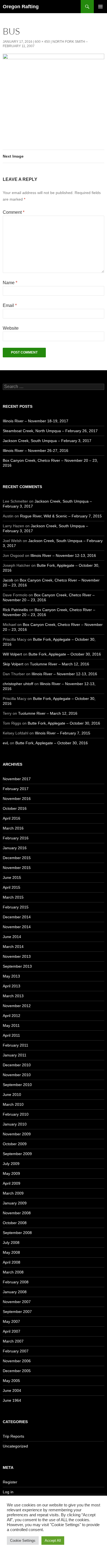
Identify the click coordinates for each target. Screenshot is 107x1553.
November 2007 (17, 1302)
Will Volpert (12, 654)
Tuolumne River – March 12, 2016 (59, 664)
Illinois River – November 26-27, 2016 (35, 450)
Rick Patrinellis (15, 610)
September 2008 (17, 1232)
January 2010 (15, 1124)
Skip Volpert (13, 664)
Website (11, 328)
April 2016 (11, 818)
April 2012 (11, 1015)
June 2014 (12, 936)
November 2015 (17, 867)
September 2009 (17, 1154)
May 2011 (11, 1025)
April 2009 (11, 1183)
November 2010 (17, 1075)
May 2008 (11, 1252)
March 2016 (13, 828)
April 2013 (11, 986)
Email (10, 305)
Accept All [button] (53, 1540)
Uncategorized (15, 1446)
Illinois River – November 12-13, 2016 (63, 555)
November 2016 (17, 798)
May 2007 (11, 1321)
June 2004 (12, 1390)
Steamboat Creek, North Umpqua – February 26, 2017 (50, 431)
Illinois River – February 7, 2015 (62, 733)
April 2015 (11, 887)
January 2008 (15, 1292)
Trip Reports (13, 1436)
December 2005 (17, 1371)
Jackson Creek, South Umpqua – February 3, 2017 (47, 440)
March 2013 (13, 996)
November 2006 (17, 1361)
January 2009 (15, 1203)
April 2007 (11, 1331)
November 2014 (17, 927)
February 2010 (16, 1114)
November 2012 (17, 1006)
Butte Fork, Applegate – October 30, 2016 (65, 654)
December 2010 (17, 1065)
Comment (13, 212)
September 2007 (17, 1311)
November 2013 (17, 956)
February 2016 (16, 838)
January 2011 (14, 1055)
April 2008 (11, 1262)
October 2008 (15, 1223)
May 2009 (11, 1173)
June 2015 (12, 877)
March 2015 (13, 897)
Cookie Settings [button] (22, 1540)
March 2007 (13, 1341)
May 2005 (11, 1380)
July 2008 (11, 1242)
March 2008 (13, 1272)
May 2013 (11, 976)
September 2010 (17, 1084)
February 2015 (16, 907)
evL (6, 743)
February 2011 (15, 1045)
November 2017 (17, 779)
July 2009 (11, 1163)
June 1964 (12, 1400)
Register (10, 1482)
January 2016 (15, 848)
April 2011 (11, 1035)
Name (10, 282)
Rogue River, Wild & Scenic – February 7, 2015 (61, 516)
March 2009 (13, 1193)
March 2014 (13, 946)
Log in (8, 1492)
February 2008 (16, 1282)
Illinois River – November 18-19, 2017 (35, 421)
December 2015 (17, 858)
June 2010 (12, 1094)
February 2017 (16, 789)
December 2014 (17, 917)
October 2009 (15, 1144)
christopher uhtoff (18, 684)
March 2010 (13, 1104)
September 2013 (17, 966)
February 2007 (16, 1351)
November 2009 (17, 1134)
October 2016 (15, 808)
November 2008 (17, 1213)
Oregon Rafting (21, 6)
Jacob (8, 580)
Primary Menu (100, 6)
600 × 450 (42, 42)
